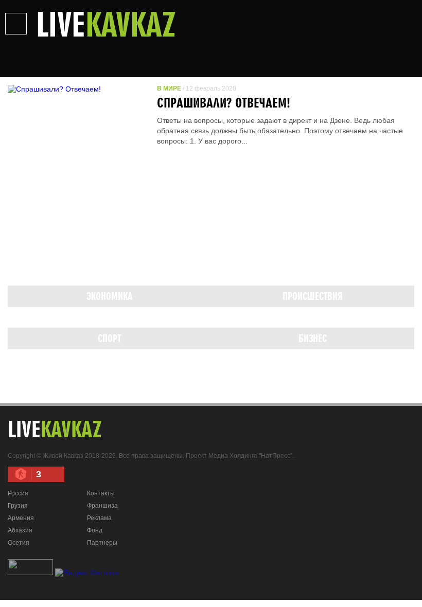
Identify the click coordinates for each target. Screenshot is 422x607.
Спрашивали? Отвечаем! (223, 102)
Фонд (94, 530)
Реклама (99, 518)
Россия (18, 493)
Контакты (101, 493)
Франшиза (102, 505)
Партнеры (102, 542)
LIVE (106, 23)
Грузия (18, 505)
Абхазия (20, 530)
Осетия (18, 542)
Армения (21, 518)
